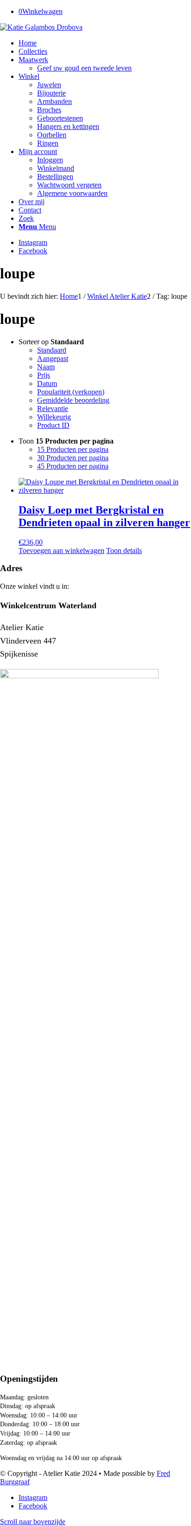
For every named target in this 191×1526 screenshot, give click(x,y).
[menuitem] (105, 43)
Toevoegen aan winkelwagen (61, 550)
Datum (47, 383)
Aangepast (52, 358)
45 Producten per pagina (72, 466)
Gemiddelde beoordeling (73, 400)
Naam (46, 367)
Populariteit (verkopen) (70, 392)
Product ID (53, 425)
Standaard (51, 350)
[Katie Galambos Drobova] (41, 27)
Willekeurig (54, 417)
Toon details (124, 550)
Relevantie (52, 408)
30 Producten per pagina (72, 458)
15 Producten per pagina (72, 449)
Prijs (43, 375)
